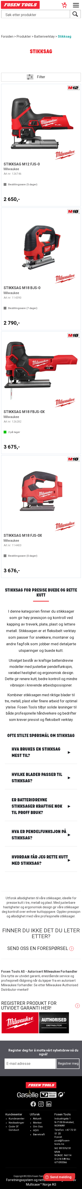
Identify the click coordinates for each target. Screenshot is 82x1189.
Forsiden (7, 36)
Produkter (24, 36)
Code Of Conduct (14, 1128)
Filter (41, 77)
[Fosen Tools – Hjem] (41, 1085)
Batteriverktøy (44, 36)
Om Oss (38, 1126)
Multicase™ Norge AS (41, 1184)
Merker (37, 1122)
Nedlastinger (16, 1122)
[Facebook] (33, 1104)
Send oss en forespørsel (37, 948)
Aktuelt (37, 1118)
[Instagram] (41, 1104)
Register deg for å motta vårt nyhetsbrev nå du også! (43, 1052)
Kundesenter (16, 1118)
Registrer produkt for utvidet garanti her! (28, 1005)
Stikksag (64, 36)
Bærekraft (39, 1134)
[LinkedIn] (48, 1104)
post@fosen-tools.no (62, 1142)
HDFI (36, 1130)
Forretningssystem (19, 1180)
